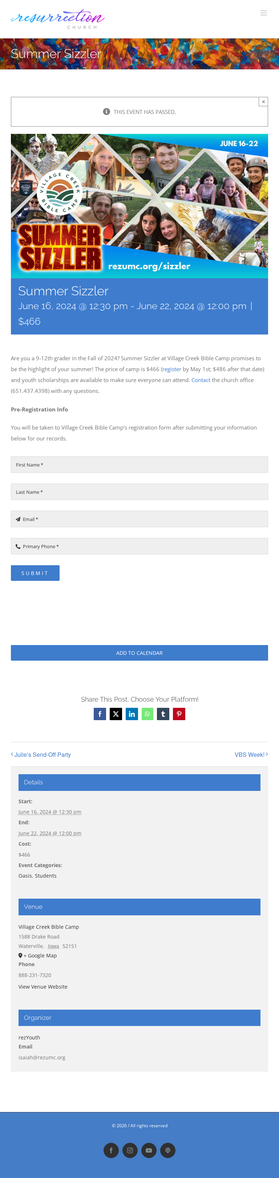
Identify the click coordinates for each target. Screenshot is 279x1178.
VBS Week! (249, 754)
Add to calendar (139, 653)
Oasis (25, 875)
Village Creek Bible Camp (49, 926)
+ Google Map (40, 955)
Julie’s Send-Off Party (43, 754)
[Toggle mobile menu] (264, 13)
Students (46, 875)
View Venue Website (43, 986)
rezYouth (29, 1037)
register (171, 369)
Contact (200, 379)
